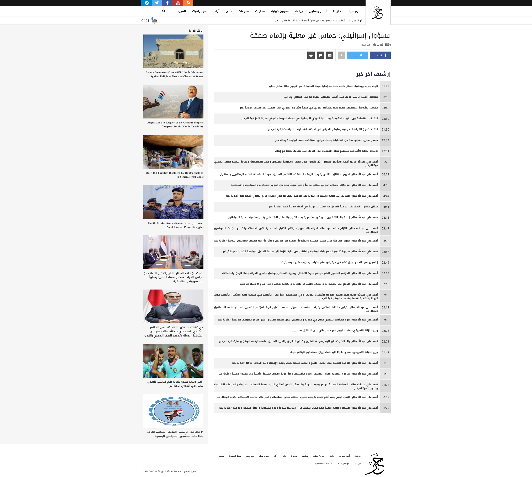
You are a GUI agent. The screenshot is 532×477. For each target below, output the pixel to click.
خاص (229, 11)
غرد (356, 55)
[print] (311, 55)
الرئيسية (355, 11)
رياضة (299, 11)
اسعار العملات (235, 456)
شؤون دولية (280, 11)
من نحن (357, 463)
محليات (260, 11)
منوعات (244, 11)
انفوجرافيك (200, 11)
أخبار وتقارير (318, 11)
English (337, 11)
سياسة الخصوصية (323, 463)
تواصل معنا (343, 463)
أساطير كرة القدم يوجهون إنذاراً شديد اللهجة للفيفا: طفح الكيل (310, 20)
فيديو (221, 456)
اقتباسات (250, 456)
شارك (380, 55)
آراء (217, 11)
